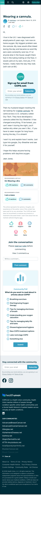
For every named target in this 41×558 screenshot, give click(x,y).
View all (7, 456)
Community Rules (21, 467)
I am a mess (10, 195)
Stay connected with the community (19, 362)
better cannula (23, 111)
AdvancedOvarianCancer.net (14, 426)
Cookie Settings (8, 467)
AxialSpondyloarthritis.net (13, 446)
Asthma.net (7, 436)
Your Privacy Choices (29, 464)
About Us (5, 462)
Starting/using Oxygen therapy (19, 304)
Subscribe (35, 2)
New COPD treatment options (22, 331)
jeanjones (13, 20)
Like (10, 224)
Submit (20, 345)
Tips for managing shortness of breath (22, 310)
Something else (16, 339)
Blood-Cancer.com (10, 452)
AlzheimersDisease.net (12, 432)
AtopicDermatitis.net (11, 439)
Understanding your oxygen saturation (21, 316)
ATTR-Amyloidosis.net (11, 442)
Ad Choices (33, 467)
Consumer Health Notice (11, 464)
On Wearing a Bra (12, 181)
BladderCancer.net (10, 449)
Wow (15, 233)
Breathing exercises (18, 299)
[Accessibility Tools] (23, 2)
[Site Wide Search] (12, 2)
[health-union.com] (11, 395)
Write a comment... (12, 259)
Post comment (20, 265)
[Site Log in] (28, 2)
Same (24, 233)
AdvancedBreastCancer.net (14, 423)
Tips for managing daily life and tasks (21, 322)
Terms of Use (19, 374)
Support (20, 224)
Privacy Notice (19, 97)
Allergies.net (7, 429)
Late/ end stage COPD (19, 335)
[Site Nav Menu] (8, 2)
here (21, 218)
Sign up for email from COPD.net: (20, 84)
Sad (28, 224)
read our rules (21, 246)
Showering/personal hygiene (22, 327)
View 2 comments (19, 253)
